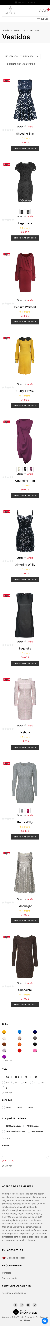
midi (20, 1107)
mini (30, 1107)
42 (26, 1082)
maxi (8, 1107)
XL (26, 1077)
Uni (17, 1077)
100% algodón (13, 1126)
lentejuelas (37, 1131)
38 (7, 1082)
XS (35, 1077)
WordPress (25, 1320)
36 (7, 1077)
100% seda (33, 1126)
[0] (46, 10)
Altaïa (30, 126)
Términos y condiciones (14, 1293)
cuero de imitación (15, 1131)
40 (16, 1082)
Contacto (6, 1272)
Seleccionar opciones (25, 148)
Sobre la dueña (9, 1278)
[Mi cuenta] (43, 10)
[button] (42, 19)
